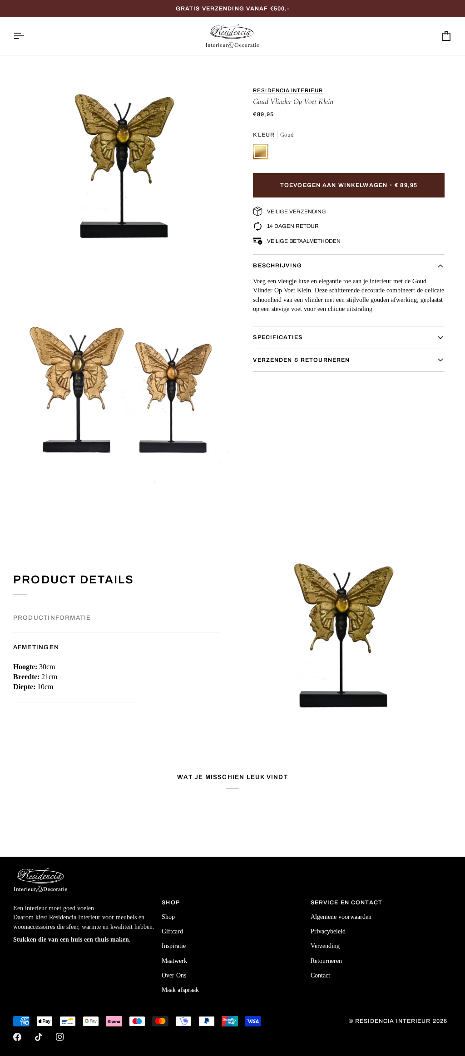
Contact (320, 975)
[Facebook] (17, 1037)
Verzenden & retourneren (301, 360)
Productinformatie (52, 617)
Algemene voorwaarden (341, 916)
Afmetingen (36, 647)
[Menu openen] (26, 36)
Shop (168, 916)
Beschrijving (277, 265)
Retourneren (326, 960)
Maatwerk (174, 960)
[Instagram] (60, 1037)
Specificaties (277, 337)
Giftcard (172, 931)
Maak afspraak (180, 990)
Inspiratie (174, 946)
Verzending (325, 946)
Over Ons (174, 975)
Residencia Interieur (288, 90)
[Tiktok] (38, 1037)
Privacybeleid (328, 931)
